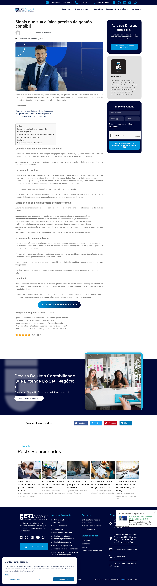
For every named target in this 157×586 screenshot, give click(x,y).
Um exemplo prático (24, 132)
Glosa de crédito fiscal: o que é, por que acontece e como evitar (78, 484)
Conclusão (20, 140)
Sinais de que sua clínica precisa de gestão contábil (35, 135)
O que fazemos (81, 9)
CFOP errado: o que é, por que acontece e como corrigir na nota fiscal (102, 484)
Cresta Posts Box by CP (123, 526)
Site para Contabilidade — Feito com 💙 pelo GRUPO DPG (115, 579)
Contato (135, 9)
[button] (81, 423)
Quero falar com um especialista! (59, 305)
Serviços (66, 9)
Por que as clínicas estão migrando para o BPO (140, 518)
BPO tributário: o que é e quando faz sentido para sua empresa (53, 484)
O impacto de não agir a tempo (28, 137)
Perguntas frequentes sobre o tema (29, 143)
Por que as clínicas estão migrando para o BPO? (34, 114)
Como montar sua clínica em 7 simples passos (34, 111)
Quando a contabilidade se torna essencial (32, 129)
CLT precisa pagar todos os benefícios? (31, 116)
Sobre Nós (98, 9)
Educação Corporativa (116, 9)
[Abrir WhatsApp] (151, 580)
